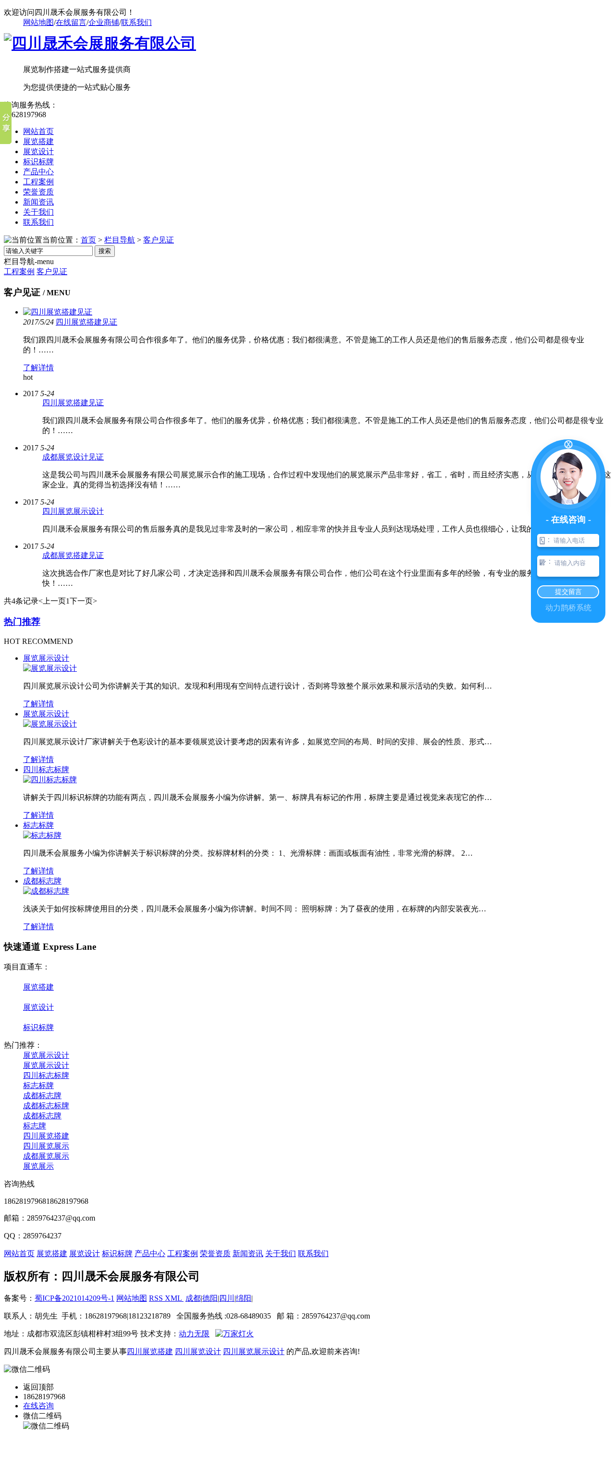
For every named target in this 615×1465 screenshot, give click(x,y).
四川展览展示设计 (73, 511)
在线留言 (71, 22)
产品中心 (38, 172)
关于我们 (38, 212)
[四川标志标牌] (50, 779)
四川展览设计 (198, 1351)
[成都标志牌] (46, 891)
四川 (226, 1298)
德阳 (210, 1298)
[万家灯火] (234, 1334)
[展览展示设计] (50, 668)
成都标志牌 (42, 881)
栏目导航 (119, 240)
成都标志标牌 (46, 1106)
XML (174, 1298)
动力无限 (194, 1334)
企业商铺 (103, 22)
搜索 (104, 250)
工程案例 (38, 182)
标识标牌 (38, 161)
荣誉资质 (38, 192)
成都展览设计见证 (73, 457)
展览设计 (38, 151)
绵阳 (243, 1298)
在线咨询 (38, 1406)
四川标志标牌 (46, 769)
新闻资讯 (38, 202)
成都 (193, 1298)
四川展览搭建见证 (86, 322)
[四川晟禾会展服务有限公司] (100, 43)
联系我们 (136, 22)
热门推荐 (22, 622)
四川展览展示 (46, 1146)
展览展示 (38, 1166)
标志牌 (34, 1126)
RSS (157, 1298)
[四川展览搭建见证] (57, 312)
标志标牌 (38, 825)
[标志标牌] (42, 835)
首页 (88, 240)
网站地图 (38, 22)
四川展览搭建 (46, 1136)
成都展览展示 (46, 1156)
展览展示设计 (46, 658)
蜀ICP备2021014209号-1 (74, 1298)
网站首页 (38, 131)
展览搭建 (38, 141)
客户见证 (158, 240)
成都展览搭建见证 (73, 555)
